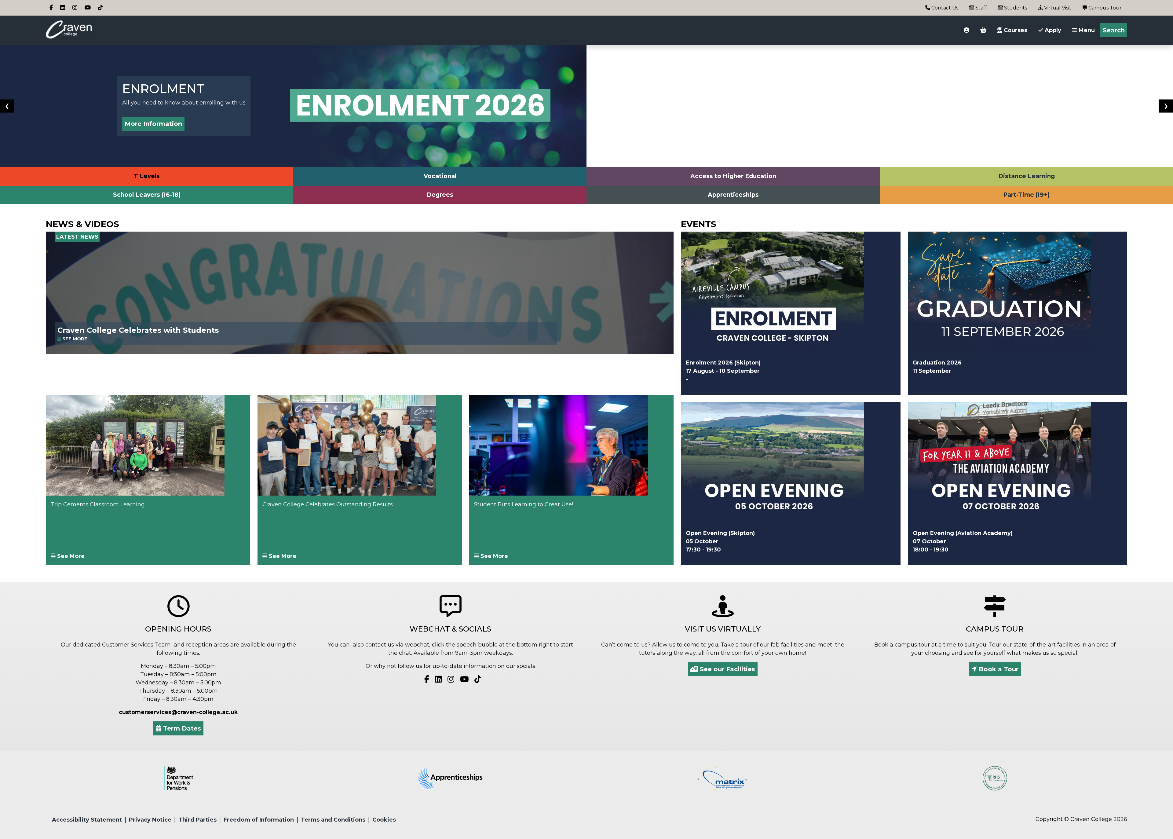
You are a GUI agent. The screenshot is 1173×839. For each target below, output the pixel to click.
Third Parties (197, 819)
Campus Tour (1104, 8)
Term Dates (181, 728)
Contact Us (944, 8)
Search (1114, 30)
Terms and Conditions (333, 819)
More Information (153, 123)
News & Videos (82, 224)
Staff (980, 8)
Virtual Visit (1057, 8)
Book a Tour (997, 669)
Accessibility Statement (87, 819)
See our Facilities (726, 669)
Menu (1086, 30)
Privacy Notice (150, 819)
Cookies (384, 819)
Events (698, 224)
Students (1015, 8)
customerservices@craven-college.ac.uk (178, 712)
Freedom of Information (259, 819)
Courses (1014, 30)
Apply (1052, 30)
